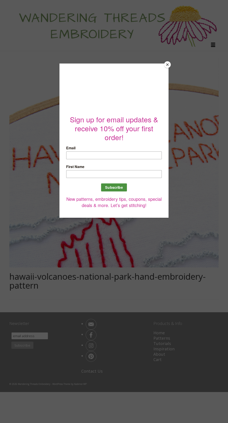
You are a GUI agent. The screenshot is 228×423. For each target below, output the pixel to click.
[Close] (167, 64)
